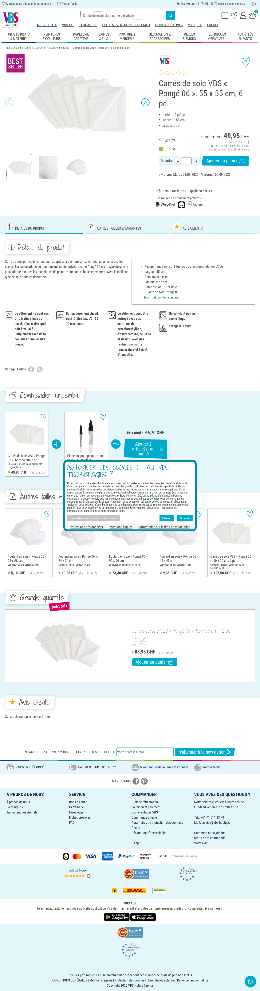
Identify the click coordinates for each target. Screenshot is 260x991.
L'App (135, 843)
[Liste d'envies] (234, 15)
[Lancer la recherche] (170, 15)
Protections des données (86, 527)
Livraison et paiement (146, 807)
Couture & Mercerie (34, 47)
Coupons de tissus (59, 47)
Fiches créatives (169, 25)
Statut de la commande (209, 838)
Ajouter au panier (222, 160)
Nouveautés (47, 25)
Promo (212, 25)
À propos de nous (18, 802)
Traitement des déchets (21, 812)
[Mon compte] (243, 15)
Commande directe (144, 817)
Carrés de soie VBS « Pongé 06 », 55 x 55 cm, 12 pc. (181, 631)
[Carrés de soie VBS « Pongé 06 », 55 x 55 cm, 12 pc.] (67, 645)
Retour (136, 828)
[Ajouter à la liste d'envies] (246, 62)
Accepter (184, 518)
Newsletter (76, 812)
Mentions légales (121, 527)
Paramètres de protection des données (157, 823)
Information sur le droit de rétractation (164, 527)
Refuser (166, 518)
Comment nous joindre (209, 833)
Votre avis (200, 843)
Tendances (88, 25)
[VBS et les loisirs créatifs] (11, 18)
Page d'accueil (13, 47)
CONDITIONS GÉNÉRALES (69, 980)
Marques (195, 25)
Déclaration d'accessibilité (149, 833)
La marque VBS (16, 807)
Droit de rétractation (145, 802)
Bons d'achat (78, 802)
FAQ (72, 823)
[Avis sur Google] (78, 873)
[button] (9, 102)
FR (256, 4)
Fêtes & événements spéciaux (126, 25)
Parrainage (76, 807)
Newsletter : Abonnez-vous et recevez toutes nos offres (70, 752)
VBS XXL (68, 25)
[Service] (225, 15)
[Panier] (252, 15)
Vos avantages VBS (145, 812)
